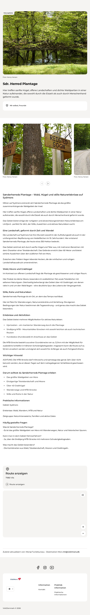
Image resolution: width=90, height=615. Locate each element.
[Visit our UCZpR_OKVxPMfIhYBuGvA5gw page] (52, 568)
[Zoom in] (83, 527)
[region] (45, 514)
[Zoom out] (83, 533)
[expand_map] (82, 495)
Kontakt (41, 589)
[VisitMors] (14, 579)
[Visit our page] (38, 568)
